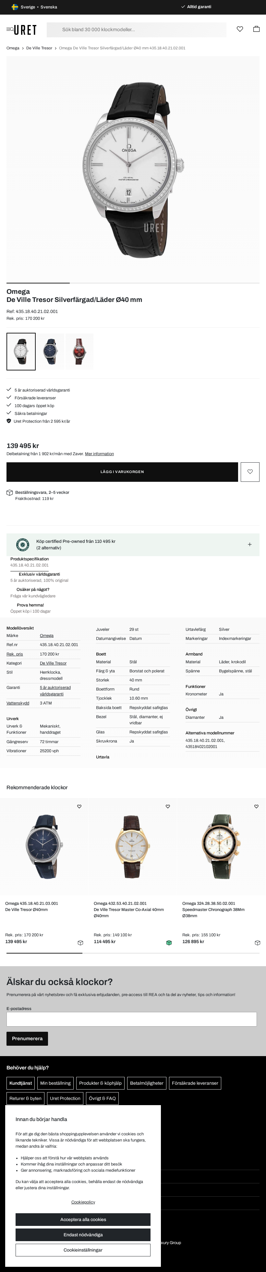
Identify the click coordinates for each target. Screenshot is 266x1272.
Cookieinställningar (83, 1250)
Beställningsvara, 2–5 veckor (42, 492)
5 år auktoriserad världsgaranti (42, 390)
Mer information (99, 454)
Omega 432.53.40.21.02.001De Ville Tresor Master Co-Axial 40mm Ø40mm (129, 909)
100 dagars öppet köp (34, 406)
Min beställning (55, 1083)
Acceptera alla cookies (83, 1219)
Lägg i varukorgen (122, 472)
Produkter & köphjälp (100, 1083)
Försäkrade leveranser (35, 398)
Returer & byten (25, 1098)
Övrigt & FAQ (102, 1098)
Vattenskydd (17, 703)
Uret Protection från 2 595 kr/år (42, 421)
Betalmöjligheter (146, 1083)
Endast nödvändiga (83, 1234)
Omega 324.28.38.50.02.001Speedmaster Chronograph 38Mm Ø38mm (213, 909)
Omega (12, 48)
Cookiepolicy (83, 1202)
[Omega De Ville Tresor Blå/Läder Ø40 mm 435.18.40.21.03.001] (44, 846)
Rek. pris (14, 654)
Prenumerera (27, 1038)
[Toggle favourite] (250, 472)
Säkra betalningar (30, 413)
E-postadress (18, 1008)
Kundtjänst (20, 1083)
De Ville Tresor (39, 48)
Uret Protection (65, 1098)
